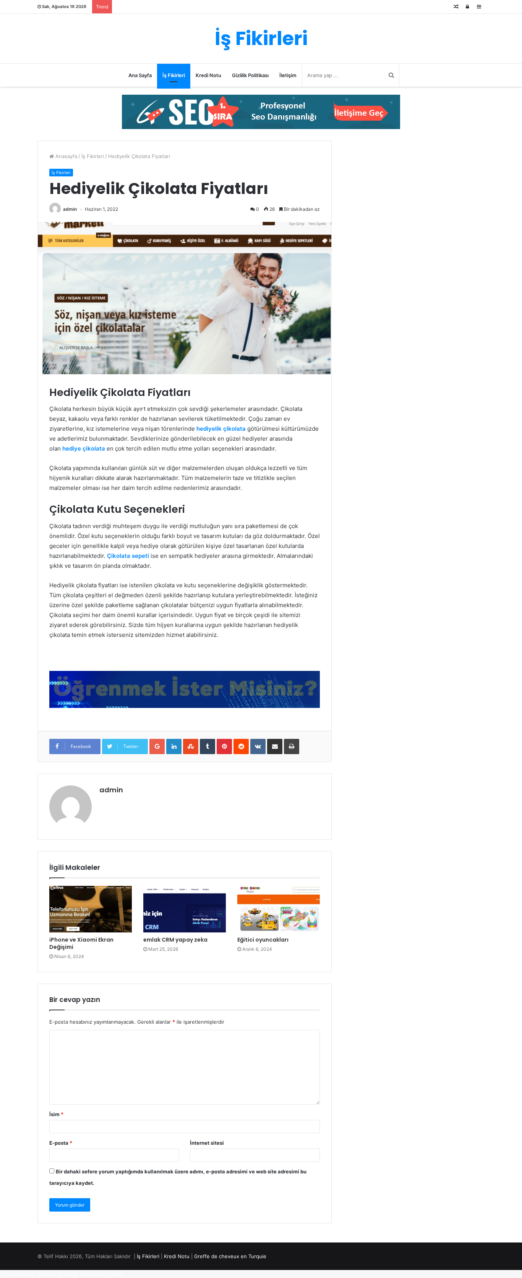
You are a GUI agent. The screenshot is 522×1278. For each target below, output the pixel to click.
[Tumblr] (207, 746)
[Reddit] (241, 746)
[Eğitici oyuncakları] (278, 909)
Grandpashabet (18, 1274)
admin (70, 209)
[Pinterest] (224, 746)
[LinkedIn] (174, 746)
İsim (56, 1114)
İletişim (288, 75)
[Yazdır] (291, 746)
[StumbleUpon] (190, 746)
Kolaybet (68, 1274)
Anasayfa (65, 156)
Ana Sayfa (140, 75)
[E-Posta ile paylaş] (274, 746)
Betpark (47, 1274)
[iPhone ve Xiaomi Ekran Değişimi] (90, 909)
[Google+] (157, 746)
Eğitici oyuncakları (263, 940)
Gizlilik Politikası (250, 75)
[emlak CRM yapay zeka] (184, 909)
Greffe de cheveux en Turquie (230, 1256)
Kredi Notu (208, 75)
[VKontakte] (258, 746)
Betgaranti (92, 1274)
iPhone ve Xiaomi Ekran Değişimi (81, 943)
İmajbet (114, 1274)
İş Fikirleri (173, 75)
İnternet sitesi (207, 1143)
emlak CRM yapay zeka (175, 940)
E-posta (60, 1143)
